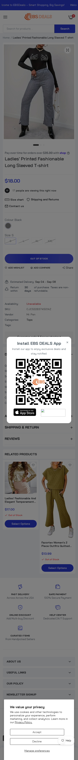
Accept (37, 732)
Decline (37, 741)
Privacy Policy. (23, 722)
